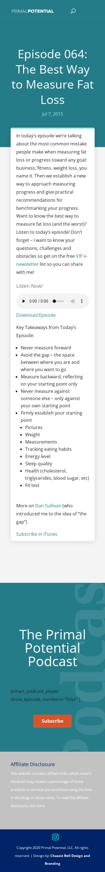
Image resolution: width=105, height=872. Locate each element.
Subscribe (52, 721)
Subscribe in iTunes (36, 534)
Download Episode (36, 315)
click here (37, 805)
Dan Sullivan (48, 506)
